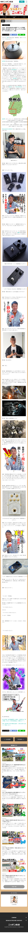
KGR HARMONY (19, 86)
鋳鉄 (18, 232)
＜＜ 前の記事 (7, 739)
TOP (3, 21)
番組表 (22, 2)
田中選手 (15, 78)
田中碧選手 (14, 69)
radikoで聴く (4, 16)
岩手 (8, 37)
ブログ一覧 (8, 21)
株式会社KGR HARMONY (7, 129)
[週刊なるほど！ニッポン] (14, 9)
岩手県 (3, 61)
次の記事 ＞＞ (21, 739)
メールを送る (23, 16)
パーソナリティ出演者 (14, 17)
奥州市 (10, 86)
